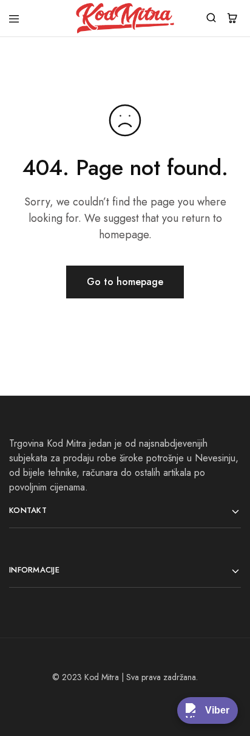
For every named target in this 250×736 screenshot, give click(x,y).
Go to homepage (125, 282)
